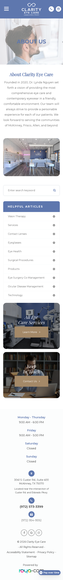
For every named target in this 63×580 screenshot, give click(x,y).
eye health (15, 251)
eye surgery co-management (26, 277)
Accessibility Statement (21, 552)
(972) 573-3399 (31, 506)
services (13, 225)
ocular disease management (25, 286)
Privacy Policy (45, 552)
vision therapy (17, 216)
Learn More (30, 331)
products (13, 268)
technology (15, 295)
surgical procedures (20, 260)
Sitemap (31, 556)
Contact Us (30, 381)
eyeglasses (14, 242)
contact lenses (17, 233)
